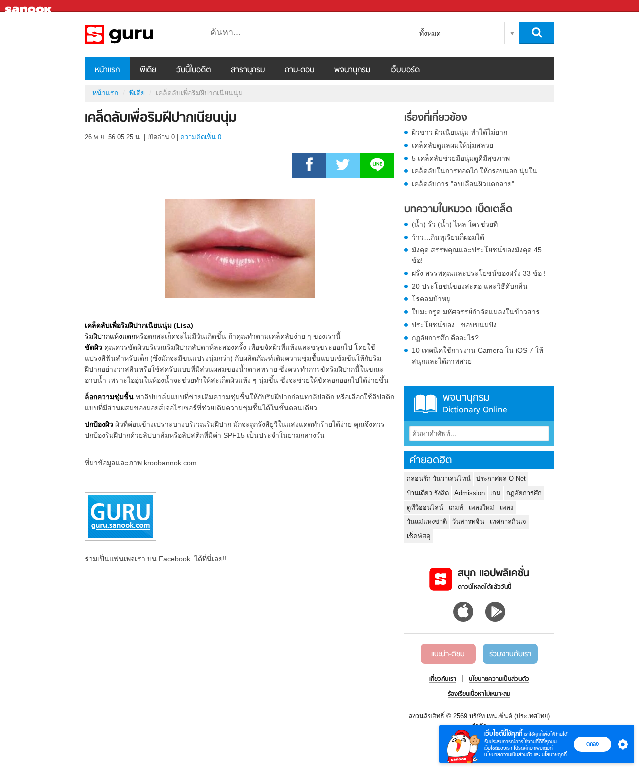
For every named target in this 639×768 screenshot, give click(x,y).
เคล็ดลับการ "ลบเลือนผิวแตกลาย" (463, 184)
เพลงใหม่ (481, 507)
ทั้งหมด (430, 33)
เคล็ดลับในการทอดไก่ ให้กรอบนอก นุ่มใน (474, 171)
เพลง (506, 507)
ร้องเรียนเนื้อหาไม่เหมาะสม (479, 694)
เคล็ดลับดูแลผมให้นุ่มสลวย (452, 145)
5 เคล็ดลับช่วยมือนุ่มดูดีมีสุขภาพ (461, 158)
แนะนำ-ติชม (448, 654)
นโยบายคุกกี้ (554, 754)
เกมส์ (456, 507)
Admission (469, 493)
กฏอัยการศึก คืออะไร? (445, 338)
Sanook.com (30, 6)
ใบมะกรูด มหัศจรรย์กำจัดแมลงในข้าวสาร (476, 312)
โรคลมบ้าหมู (431, 299)
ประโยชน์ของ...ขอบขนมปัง (454, 325)
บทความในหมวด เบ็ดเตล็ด (458, 209)
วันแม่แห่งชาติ (427, 521)
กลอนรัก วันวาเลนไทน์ (439, 478)
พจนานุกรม (352, 70)
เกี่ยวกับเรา (442, 679)
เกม (495, 493)
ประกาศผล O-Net (501, 478)
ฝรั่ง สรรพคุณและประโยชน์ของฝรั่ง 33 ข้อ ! (479, 273)
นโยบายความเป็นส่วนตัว (508, 754)
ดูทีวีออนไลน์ (425, 507)
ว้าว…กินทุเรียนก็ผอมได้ (448, 237)
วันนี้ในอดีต (193, 70)
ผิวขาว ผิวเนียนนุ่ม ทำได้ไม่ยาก (459, 132)
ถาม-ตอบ (300, 70)
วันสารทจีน (468, 521)
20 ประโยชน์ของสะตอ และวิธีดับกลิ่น (470, 286)
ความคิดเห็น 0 (200, 137)
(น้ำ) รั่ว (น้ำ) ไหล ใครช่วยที (455, 224)
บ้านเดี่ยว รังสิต (428, 493)
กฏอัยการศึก (524, 493)
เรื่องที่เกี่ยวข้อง (435, 118)
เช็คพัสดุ (418, 536)
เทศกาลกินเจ (508, 521)
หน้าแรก (107, 70)
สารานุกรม (248, 70)
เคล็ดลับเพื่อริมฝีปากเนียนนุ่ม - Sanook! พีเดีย (137, 34)
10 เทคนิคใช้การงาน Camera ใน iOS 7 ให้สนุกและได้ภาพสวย (477, 355)
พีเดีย (148, 70)
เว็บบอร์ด (405, 70)
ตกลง (592, 744)
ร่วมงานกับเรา (510, 654)
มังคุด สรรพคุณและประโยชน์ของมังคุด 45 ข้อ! (477, 255)
